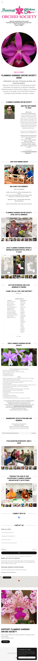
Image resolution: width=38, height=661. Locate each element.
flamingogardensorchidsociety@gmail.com (23, 405)
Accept (27, 657)
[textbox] (19, 532)
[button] (4, 2)
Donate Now (5, 641)
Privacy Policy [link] (22, 556)
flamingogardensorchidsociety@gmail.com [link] (8, 572)
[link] (19, 293)
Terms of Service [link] (28, 556)
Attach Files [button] (4, 549)
